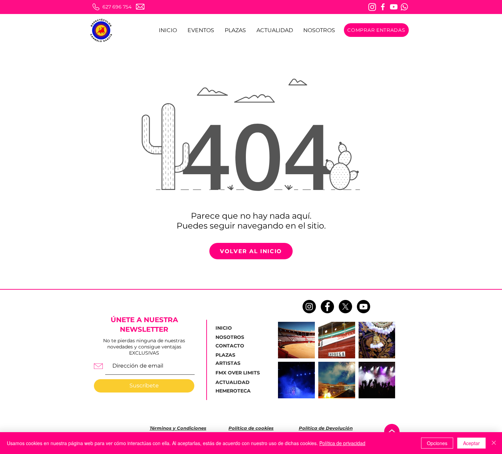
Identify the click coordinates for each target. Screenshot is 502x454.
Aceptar (471, 443)
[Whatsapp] (404, 6)
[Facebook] (382, 6)
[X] (345, 306)
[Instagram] (372, 7)
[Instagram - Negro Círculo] (309, 306)
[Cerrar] (494, 443)
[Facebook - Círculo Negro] (327, 306)
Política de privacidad (342, 443)
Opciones (437, 443)
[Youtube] (393, 6)
